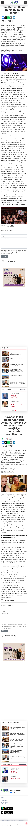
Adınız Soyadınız (7, 231)
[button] (12, 410)
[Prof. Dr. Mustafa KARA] (5, 404)
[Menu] (25, 2)
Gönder (4, 256)
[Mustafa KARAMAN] (5, 770)
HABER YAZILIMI (5, 820)
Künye (2, 797)
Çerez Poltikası (4, 800)
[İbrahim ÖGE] (5, 779)
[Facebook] (10, 792)
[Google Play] (14, 808)
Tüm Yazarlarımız (22, 389)
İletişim (2, 799)
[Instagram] (18, 792)
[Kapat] (26, 823)
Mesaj (3, 236)
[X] (14, 792)
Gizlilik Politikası (4, 802)
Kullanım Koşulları (5, 803)
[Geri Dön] (2, 2)
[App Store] (14, 812)
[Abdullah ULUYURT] (5, 396)
